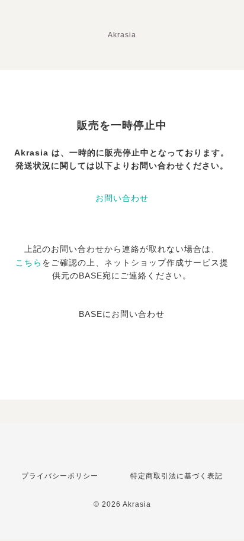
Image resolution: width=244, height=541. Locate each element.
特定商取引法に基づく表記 (176, 476)
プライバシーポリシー (59, 476)
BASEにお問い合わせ (122, 314)
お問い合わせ (122, 198)
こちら (28, 262)
